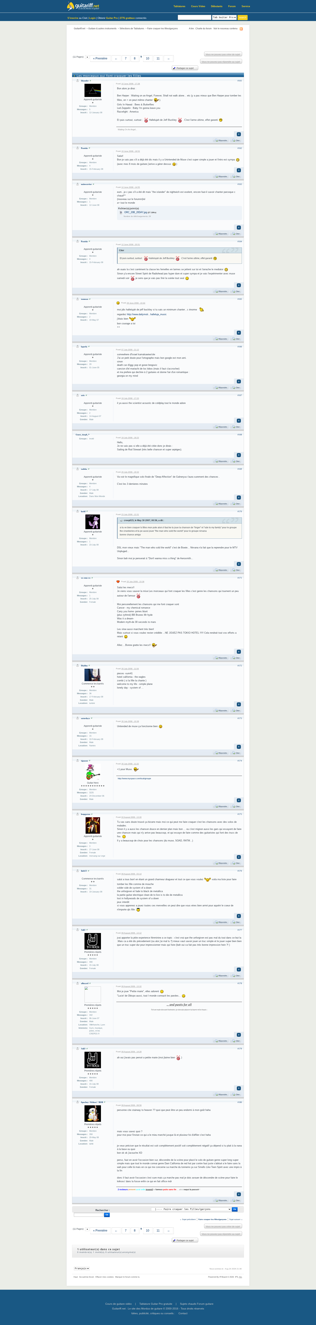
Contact (182, 1313)
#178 (240, 983)
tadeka (84, 469)
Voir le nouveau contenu (225, 28)
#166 (240, 347)
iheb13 (84, 871)
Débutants (216, 6)
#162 (240, 148)
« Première (100, 58)
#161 (240, 81)
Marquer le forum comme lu (127, 1277)
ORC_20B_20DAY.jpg (135, 212)
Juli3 (83, 930)
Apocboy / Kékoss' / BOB (92, 1102)
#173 (240, 718)
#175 (240, 814)
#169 (240, 469)
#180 (240, 1102)
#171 (240, 578)
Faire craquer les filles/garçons (162, 28)
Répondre (222, 140)
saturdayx (85, 718)
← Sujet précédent (188, 1219)
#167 (240, 395)
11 (158, 58)
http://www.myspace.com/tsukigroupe (134, 778)
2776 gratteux (127, 18)
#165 (240, 299)
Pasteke (84, 148)
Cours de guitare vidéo (118, 1303)
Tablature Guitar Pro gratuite (155, 1303)
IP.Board (223, 1277)
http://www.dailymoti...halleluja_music (147, 314)
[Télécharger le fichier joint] (121, 212)
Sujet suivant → (236, 1219)
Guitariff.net (79, 28)
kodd (83, 511)
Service (246, 6)
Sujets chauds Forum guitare (196, 1303)
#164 (240, 241)
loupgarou (85, 814)
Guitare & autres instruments (102, 28)
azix (83, 395)
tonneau (84, 299)
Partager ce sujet (184, 68)
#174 (240, 761)
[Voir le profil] (90, 81)
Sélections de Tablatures (132, 28)
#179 (240, 1049)
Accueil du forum (86, 1277)
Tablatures (179, 6)
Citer (237, 140)
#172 (240, 666)
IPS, (238, 1277)
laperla (84, 347)
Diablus (84, 666)
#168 (240, 434)
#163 (240, 184)
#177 (240, 930)
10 (147, 58)
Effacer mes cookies (104, 1277)
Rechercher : (102, 1210)
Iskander (85, 81)
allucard (84, 983)
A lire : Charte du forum (200, 28)
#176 (240, 871)
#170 (240, 511)
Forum (232, 6)
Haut (76, 1277)
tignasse (84, 761)
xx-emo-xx (86, 578)
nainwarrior (86, 184)
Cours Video (198, 6)
